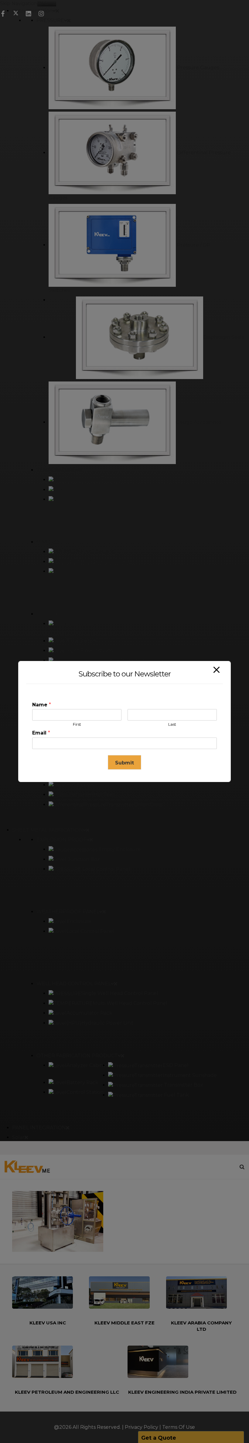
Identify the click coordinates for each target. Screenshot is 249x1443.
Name (41, 705)
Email (41, 733)
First (77, 724)
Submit (124, 763)
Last (172, 724)
